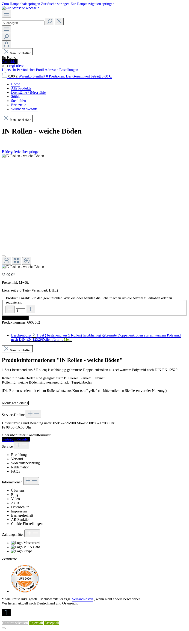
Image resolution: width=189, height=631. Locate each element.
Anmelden (9, 61)
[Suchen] (49, 21)
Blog (14, 495)
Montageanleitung (15, 403)
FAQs (15, 471)
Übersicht (9, 70)
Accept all (51, 623)
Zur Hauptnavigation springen (92, 4)
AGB (15, 503)
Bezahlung (19, 455)
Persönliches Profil (31, 70)
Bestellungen (68, 70)
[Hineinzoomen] (26, 261)
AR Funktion (20, 519)
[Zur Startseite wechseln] (20, 8)
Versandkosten (82, 599)
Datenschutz (20, 507)
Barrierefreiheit (22, 515)
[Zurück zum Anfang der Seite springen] (6, 612)
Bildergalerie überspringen (21, 152)
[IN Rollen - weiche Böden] (23, 156)
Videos (16, 499)
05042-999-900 (64, 423)
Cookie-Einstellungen (27, 524)
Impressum (19, 511)
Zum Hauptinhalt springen (21, 4)
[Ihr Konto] (6, 44)
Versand (17, 459)
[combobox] (23, 23)
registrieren (17, 66)
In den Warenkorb (15, 318)
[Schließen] (4, 256)
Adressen (52, 70)
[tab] (96, 337)
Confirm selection (15, 623)
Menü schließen (20, 53)
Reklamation (20, 467)
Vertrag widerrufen (16, 439)
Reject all (36, 623)
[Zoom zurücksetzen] (16, 261)
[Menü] (6, 14)
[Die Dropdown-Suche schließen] (59, 21)
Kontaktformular (38, 435)
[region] (94, 211)
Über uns (17, 490)
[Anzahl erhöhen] (30, 309)
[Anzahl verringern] (10, 309)
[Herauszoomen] (6, 261)
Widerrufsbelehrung (25, 463)
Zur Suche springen (56, 4)
